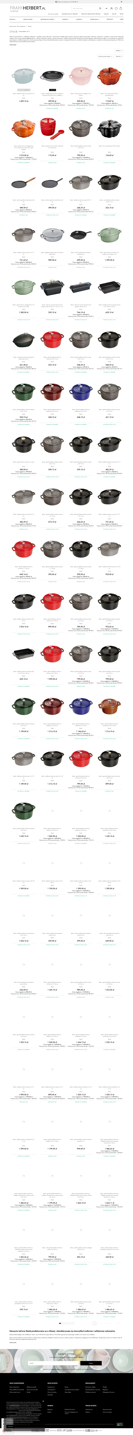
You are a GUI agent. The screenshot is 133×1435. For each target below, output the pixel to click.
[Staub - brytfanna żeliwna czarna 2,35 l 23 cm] (24, 602)
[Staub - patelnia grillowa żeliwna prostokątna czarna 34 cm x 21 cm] (24, 1284)
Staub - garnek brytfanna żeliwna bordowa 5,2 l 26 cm (52, 1035)
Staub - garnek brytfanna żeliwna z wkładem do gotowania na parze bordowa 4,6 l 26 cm (109, 1195)
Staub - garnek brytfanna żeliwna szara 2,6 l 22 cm (80, 672)
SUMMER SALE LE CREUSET (70, 14)
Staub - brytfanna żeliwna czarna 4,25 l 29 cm (52, 882)
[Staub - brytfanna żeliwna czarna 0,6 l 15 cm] (109, 444)
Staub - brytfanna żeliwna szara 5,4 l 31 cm (23, 1088)
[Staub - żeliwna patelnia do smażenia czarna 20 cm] (52, 916)
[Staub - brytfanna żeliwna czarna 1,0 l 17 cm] (109, 497)
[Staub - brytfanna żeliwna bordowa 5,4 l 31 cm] (109, 1069)
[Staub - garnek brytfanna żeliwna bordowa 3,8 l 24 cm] (52, 811)
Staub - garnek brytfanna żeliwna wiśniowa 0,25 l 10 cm (52, 358)
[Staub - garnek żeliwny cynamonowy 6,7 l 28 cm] (109, 1337)
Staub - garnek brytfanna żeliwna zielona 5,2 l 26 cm (23, 1035)
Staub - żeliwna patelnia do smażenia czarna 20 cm (52, 934)
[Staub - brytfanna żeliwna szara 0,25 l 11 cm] (81, 183)
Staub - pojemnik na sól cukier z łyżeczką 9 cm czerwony (52, 147)
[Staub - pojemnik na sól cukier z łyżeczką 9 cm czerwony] (52, 128)
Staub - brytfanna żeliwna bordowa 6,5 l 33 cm (109, 1407)
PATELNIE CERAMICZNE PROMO (90, 14)
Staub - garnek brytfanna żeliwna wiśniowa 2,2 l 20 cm (52, 620)
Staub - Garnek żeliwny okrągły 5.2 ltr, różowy (81, 94)
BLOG (121, 14)
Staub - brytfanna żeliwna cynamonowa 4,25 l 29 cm (23, 934)
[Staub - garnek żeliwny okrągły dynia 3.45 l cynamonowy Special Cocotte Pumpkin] (24, 128)
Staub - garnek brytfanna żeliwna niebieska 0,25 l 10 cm (80, 410)
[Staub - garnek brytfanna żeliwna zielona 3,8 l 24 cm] (24, 811)
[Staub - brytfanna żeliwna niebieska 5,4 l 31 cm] (24, 1122)
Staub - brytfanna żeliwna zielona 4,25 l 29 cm (80, 882)
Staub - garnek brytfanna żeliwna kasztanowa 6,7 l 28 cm (52, 1140)
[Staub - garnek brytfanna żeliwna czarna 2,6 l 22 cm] (109, 654)
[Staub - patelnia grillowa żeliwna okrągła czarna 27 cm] (81, 1230)
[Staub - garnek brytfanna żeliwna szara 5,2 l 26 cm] (81, 965)
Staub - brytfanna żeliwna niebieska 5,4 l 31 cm (23, 1140)
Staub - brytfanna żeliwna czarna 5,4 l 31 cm (52, 1088)
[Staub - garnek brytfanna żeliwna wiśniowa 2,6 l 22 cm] (52, 654)
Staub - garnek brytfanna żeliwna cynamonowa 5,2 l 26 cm (109, 1035)
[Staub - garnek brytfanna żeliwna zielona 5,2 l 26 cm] (24, 1017)
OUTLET (114, 14)
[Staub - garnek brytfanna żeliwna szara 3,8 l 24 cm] (81, 128)
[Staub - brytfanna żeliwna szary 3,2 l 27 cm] (24, 759)
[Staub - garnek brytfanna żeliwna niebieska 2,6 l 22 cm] (81, 706)
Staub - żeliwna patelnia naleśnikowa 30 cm (52, 201)
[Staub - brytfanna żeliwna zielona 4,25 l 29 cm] (81, 863)
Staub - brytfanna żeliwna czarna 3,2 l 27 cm (52, 777)
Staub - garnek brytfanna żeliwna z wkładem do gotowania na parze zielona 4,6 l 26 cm (81, 1195)
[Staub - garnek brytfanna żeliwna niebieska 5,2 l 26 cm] (81, 1017)
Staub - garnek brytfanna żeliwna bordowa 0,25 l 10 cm (52, 410)
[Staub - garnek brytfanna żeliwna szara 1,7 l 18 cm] (52, 549)
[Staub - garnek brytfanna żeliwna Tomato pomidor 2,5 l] (81, 1122)
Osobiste (78, 19)
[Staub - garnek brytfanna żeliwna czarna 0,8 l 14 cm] (81, 444)
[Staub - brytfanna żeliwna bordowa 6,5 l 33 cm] (109, 1389)
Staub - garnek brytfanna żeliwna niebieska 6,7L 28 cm (80, 1355)
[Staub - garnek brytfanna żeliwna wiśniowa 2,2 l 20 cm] (52, 602)
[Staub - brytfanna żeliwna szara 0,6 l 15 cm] (24, 497)
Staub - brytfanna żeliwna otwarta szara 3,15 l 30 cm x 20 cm (23, 672)
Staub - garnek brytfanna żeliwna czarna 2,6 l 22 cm (109, 672)
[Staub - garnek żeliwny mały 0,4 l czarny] (24, 444)
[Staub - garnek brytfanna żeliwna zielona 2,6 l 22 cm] (24, 706)
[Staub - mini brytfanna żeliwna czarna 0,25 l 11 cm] (109, 183)
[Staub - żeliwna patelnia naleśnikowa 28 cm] (24, 183)
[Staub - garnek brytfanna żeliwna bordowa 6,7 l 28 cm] (52, 1337)
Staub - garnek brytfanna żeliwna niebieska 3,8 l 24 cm (80, 829)
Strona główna (21, 26)
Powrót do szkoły (53, 14)
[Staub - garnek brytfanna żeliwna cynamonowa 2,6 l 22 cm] (109, 706)
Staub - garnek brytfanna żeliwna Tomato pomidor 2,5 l (81, 1140)
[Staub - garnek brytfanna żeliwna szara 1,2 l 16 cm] (52, 497)
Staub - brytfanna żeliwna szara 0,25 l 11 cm (81, 201)
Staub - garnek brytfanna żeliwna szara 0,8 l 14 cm (52, 463)
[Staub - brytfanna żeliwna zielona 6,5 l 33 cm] (81, 1389)
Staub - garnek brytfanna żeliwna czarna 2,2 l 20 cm (109, 620)
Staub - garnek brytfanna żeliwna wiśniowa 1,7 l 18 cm (23, 567)
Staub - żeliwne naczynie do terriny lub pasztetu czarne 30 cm (81, 305)
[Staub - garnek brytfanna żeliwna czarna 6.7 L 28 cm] (109, 1284)
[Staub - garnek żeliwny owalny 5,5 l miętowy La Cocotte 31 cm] (109, 235)
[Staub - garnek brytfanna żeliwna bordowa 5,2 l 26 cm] (52, 1017)
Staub (23, 98)
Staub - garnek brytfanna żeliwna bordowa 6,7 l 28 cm (52, 1355)
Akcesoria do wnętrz (47, 19)
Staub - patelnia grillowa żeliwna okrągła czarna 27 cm (81, 1248)
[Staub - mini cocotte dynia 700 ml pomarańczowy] (109, 76)
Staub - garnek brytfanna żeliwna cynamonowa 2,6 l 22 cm (109, 724)
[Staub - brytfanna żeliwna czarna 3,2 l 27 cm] (52, 759)
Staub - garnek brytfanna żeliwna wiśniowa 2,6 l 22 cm (52, 672)
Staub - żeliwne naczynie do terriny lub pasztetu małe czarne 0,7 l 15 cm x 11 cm (52, 305)
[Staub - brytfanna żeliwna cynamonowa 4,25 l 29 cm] (24, 916)
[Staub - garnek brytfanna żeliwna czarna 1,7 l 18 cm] (81, 549)
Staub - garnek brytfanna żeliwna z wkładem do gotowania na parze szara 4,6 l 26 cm (23, 1195)
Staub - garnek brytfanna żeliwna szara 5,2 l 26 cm (80, 983)
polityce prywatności (12, 1410)
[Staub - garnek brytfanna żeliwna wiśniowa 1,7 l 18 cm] (24, 549)
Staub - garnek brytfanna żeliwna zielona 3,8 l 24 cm (23, 829)
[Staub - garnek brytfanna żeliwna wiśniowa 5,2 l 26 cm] (52, 965)
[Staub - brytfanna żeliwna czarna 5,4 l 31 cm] (52, 1069)
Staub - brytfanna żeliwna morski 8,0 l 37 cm (23, 94)
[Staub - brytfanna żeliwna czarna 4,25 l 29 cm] (52, 863)
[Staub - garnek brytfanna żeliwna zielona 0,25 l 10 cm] (24, 392)
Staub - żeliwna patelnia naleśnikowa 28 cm (23, 201)
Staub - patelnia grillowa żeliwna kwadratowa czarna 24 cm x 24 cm (109, 1248)
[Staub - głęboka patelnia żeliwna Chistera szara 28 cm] (52, 235)
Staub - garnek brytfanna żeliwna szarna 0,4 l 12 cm (109, 410)
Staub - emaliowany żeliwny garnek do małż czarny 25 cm (23, 358)
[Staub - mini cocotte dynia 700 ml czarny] (109, 128)
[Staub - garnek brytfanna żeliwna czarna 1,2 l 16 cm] (81, 497)
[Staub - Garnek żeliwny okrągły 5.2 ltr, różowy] (81, 76)
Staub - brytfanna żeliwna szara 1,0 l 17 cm (23, 253)
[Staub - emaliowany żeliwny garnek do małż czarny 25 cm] (24, 340)
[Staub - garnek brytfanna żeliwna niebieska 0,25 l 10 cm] (81, 392)
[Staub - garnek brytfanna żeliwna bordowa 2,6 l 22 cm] (52, 706)
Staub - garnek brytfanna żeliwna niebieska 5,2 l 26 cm (80, 1035)
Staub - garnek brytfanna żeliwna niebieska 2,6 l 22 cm (80, 724)
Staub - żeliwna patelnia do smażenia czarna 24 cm (81, 934)
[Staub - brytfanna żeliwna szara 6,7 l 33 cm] (24, 1389)
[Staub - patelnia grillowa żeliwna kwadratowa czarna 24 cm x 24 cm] (109, 1230)
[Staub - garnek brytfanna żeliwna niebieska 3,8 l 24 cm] (81, 811)
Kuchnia (12, 19)
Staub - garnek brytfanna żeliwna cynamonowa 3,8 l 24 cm (109, 829)
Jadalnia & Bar (27, 19)
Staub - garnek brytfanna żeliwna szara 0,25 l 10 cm (80, 358)
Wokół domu (94, 19)
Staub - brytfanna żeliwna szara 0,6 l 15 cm (23, 515)
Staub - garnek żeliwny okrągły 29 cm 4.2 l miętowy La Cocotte (24, 305)
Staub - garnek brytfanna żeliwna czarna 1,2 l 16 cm (80, 515)
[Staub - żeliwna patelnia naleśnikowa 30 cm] (52, 183)
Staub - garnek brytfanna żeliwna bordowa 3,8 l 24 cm (52, 829)
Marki (121, 19)
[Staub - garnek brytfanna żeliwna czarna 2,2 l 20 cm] (109, 602)
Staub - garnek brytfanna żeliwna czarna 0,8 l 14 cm (80, 463)
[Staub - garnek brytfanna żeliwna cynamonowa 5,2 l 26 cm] (109, 1017)
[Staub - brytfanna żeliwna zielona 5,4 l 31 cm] (81, 1069)
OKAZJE (106, 14)
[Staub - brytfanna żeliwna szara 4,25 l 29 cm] (24, 863)
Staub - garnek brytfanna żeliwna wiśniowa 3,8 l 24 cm (80, 777)
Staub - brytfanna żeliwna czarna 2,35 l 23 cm (23, 620)
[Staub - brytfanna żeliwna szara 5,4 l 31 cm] (24, 1069)
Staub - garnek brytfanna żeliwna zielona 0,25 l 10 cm (23, 410)
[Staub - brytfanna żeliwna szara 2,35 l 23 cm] (109, 549)
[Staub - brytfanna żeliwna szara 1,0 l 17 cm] (24, 235)
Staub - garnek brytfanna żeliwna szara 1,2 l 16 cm (52, 515)
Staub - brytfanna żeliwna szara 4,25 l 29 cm (23, 882)
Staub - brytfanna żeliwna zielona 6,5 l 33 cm (81, 1407)
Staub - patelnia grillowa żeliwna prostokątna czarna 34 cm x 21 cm (24, 1302)
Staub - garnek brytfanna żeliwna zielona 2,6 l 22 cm (23, 724)
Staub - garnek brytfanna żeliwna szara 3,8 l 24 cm (80, 147)
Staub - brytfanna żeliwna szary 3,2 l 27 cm (23, 777)
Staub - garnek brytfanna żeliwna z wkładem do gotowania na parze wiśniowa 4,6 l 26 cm (109, 1141)
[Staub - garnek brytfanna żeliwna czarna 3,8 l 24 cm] (109, 759)
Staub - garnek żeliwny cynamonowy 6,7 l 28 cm (109, 1355)
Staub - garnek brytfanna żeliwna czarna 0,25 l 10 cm (109, 358)
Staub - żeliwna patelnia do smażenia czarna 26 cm (81, 253)
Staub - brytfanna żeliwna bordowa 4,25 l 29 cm (109, 882)
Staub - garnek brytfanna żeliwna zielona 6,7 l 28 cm (23, 1355)
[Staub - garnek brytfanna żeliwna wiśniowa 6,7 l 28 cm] (52, 1284)
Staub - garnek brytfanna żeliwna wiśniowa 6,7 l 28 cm (52, 1302)
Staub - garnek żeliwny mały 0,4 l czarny (23, 462)
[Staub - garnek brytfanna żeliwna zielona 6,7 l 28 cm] (24, 1337)
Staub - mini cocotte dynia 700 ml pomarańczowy (109, 94)
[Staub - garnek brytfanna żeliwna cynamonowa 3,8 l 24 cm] (109, 811)
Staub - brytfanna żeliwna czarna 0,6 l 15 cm (109, 463)
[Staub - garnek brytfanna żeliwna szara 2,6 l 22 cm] (81, 654)
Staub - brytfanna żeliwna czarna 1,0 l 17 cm (109, 515)
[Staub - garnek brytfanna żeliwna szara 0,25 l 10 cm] (81, 340)
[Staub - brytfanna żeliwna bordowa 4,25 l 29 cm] (109, 863)
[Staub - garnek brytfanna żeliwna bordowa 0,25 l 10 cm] (52, 392)
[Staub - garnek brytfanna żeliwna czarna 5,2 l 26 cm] (109, 965)
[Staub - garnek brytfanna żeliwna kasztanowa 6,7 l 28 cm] (52, 1122)
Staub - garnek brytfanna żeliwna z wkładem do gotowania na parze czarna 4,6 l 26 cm (52, 1195)
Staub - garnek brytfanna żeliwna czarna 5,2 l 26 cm (109, 983)
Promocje (110, 19)
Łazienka (65, 19)
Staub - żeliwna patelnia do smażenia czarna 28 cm (23, 983)
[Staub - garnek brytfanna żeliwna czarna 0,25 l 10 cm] (109, 340)
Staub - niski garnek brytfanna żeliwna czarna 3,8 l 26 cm (52, 1248)
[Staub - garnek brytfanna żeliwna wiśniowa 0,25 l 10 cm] (52, 340)
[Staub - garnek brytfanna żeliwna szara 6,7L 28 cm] (81, 1284)
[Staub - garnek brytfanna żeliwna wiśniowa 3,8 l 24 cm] (81, 759)
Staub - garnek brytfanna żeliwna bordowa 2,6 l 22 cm (52, 724)
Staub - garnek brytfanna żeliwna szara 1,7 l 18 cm (52, 567)
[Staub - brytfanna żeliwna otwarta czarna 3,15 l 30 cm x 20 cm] (109, 287)
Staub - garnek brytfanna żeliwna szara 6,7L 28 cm (80, 1302)
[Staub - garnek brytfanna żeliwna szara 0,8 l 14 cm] (52, 444)
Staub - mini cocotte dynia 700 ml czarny (109, 146)
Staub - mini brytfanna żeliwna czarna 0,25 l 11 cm (109, 201)
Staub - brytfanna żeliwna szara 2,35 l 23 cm (109, 567)
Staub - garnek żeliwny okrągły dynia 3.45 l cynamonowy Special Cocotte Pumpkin (23, 147)
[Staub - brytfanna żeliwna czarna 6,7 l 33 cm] (52, 1389)
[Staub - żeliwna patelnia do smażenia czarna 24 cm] (81, 916)
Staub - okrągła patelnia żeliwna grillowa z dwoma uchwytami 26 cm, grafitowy (52, 94)
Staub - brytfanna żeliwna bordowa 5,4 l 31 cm (109, 1088)
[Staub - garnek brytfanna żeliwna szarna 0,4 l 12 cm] (109, 392)
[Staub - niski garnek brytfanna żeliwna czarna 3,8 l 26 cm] (52, 1230)
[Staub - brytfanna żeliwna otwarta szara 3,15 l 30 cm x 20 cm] (24, 654)
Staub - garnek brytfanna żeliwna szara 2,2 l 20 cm (80, 620)
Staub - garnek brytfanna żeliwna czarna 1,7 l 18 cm (80, 567)
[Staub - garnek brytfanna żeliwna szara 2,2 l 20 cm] (81, 602)
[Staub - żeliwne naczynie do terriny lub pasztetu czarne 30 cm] (81, 287)
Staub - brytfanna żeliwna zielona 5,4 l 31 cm (81, 1088)
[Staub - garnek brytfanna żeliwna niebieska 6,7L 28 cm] (81, 1337)
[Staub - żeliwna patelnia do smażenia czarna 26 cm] (81, 235)
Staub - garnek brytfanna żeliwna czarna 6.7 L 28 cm (109, 1302)
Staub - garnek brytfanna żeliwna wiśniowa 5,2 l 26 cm (52, 983)
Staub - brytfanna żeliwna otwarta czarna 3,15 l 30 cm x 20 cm (109, 305)
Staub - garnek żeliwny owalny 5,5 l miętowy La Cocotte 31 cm (109, 253)
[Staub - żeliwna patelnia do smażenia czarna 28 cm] (24, 965)
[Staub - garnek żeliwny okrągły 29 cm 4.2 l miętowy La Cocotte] (24, 287)
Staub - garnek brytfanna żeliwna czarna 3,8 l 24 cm (109, 777)
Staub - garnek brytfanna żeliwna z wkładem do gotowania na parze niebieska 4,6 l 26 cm (23, 1249)
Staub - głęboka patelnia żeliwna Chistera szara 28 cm (52, 253)
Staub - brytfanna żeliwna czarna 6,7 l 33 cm (52, 1407)
